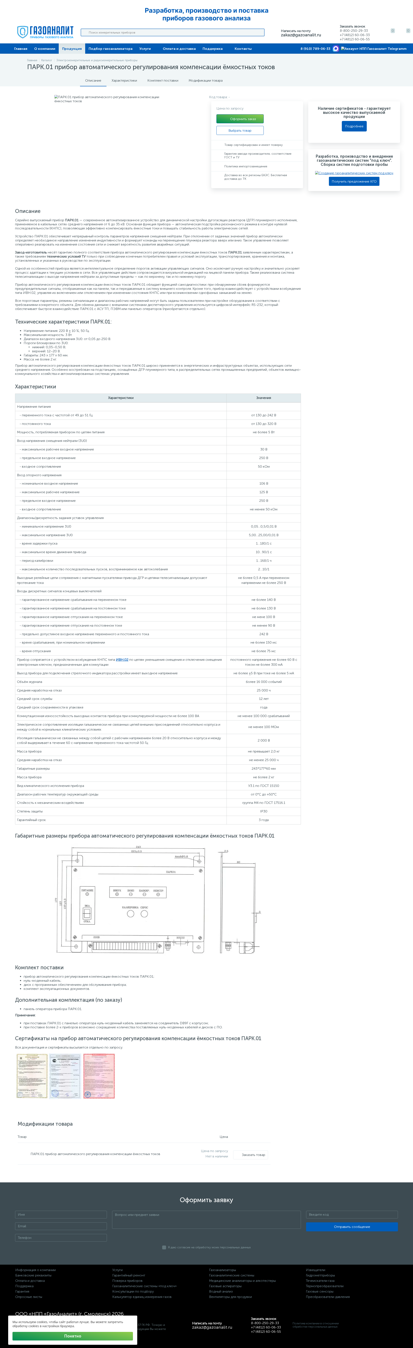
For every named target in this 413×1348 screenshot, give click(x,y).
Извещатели (315, 1270)
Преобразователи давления (328, 1297)
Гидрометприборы (320, 1275)
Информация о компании (35, 1270)
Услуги (145, 49)
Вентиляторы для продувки (230, 1297)
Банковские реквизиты (33, 1275)
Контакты (243, 49)
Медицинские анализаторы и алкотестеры (242, 1281)
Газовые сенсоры (319, 1291)
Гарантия (22, 1291)
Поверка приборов (127, 1281)
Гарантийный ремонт (128, 1275)
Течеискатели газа (320, 1281)
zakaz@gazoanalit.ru (301, 34)
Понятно (72, 1336)
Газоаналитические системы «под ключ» (144, 1286)
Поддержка (213, 49)
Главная (20, 49)
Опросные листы (28, 1297)
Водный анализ (221, 1291)
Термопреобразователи (325, 1286)
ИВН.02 (122, 660)
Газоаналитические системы (231, 1275)
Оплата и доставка (179, 49)
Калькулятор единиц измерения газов (142, 1297)
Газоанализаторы (222, 1270)
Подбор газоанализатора (111, 49)
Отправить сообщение (352, 1227)
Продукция (72, 49)
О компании (44, 49)
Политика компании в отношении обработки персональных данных (316, 1325)
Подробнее (354, 126)
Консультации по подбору (133, 1291)
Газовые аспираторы (225, 1286)
